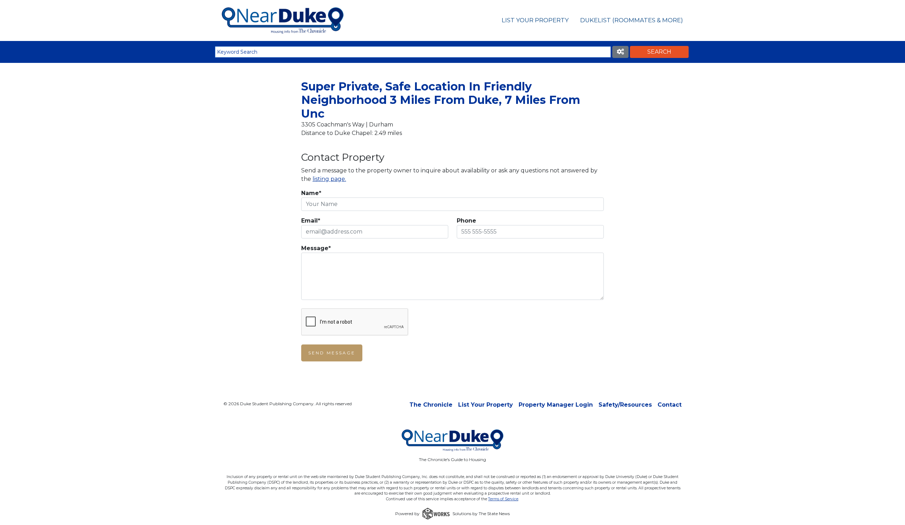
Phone (466, 220)
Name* (311, 193)
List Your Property (535, 20)
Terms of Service (503, 499)
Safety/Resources (625, 404)
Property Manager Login (556, 404)
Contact (670, 404)
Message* (316, 248)
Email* (310, 220)
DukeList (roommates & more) (631, 20)
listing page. (329, 179)
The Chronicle (430, 404)
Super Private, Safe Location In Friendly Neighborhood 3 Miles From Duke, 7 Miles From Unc (440, 99)
